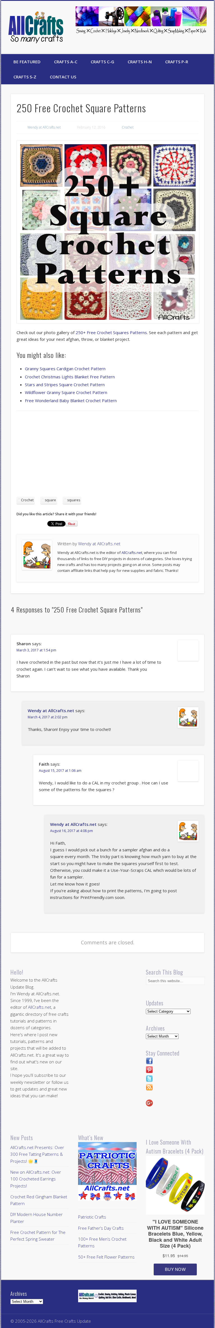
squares (73, 500)
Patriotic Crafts (92, 1217)
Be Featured (27, 61)
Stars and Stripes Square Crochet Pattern (65, 384)
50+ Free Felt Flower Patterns (106, 1257)
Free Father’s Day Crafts (101, 1228)
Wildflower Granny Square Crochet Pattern (66, 392)
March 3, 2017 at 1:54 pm (36, 650)
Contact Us (63, 77)
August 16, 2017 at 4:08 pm (71, 830)
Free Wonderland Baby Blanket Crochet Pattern (71, 400)
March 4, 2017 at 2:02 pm (47, 717)
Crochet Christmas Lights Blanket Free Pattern (70, 376)
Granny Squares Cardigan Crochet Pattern (65, 368)
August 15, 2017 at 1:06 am (60, 770)
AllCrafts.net (131, 552)
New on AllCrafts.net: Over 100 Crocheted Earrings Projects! (35, 1179)
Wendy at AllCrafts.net (44, 127)
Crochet (128, 127)
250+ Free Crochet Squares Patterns (111, 332)
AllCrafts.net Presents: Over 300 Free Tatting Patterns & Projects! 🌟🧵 (37, 1154)
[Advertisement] (107, 455)
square (50, 500)
